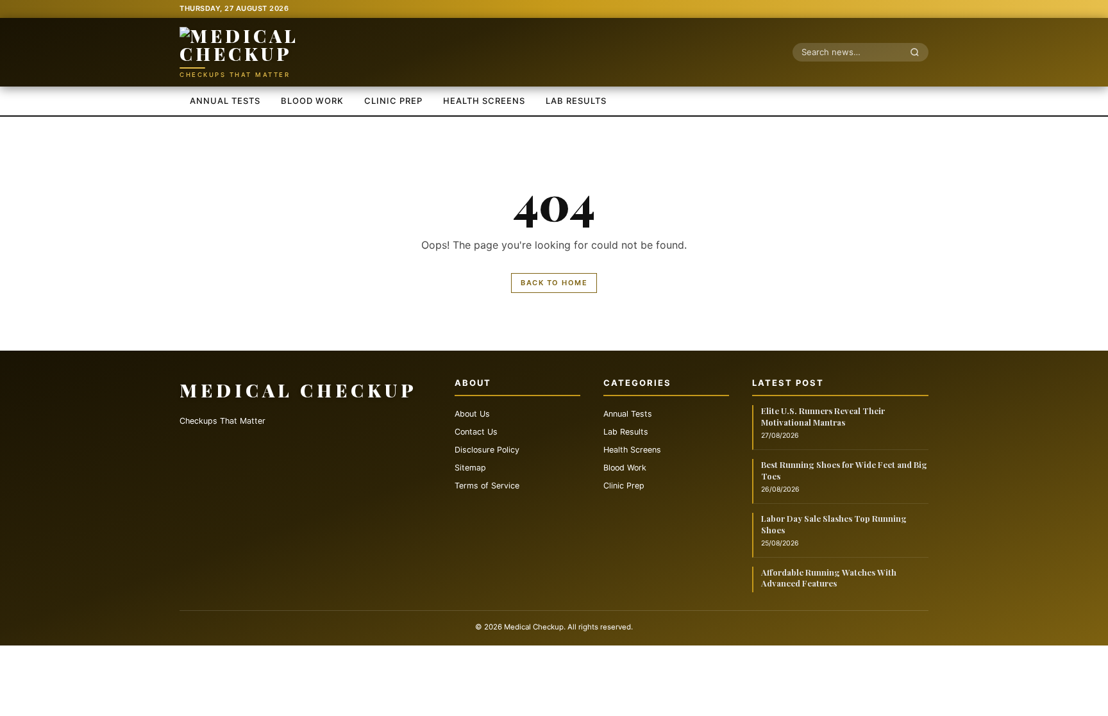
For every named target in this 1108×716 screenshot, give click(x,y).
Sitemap (470, 467)
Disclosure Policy (487, 449)
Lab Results (576, 101)
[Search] (918, 52)
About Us (472, 414)
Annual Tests (225, 101)
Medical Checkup (298, 390)
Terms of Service (487, 485)
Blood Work (312, 101)
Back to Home (554, 282)
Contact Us (476, 432)
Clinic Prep (393, 101)
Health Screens (484, 101)
